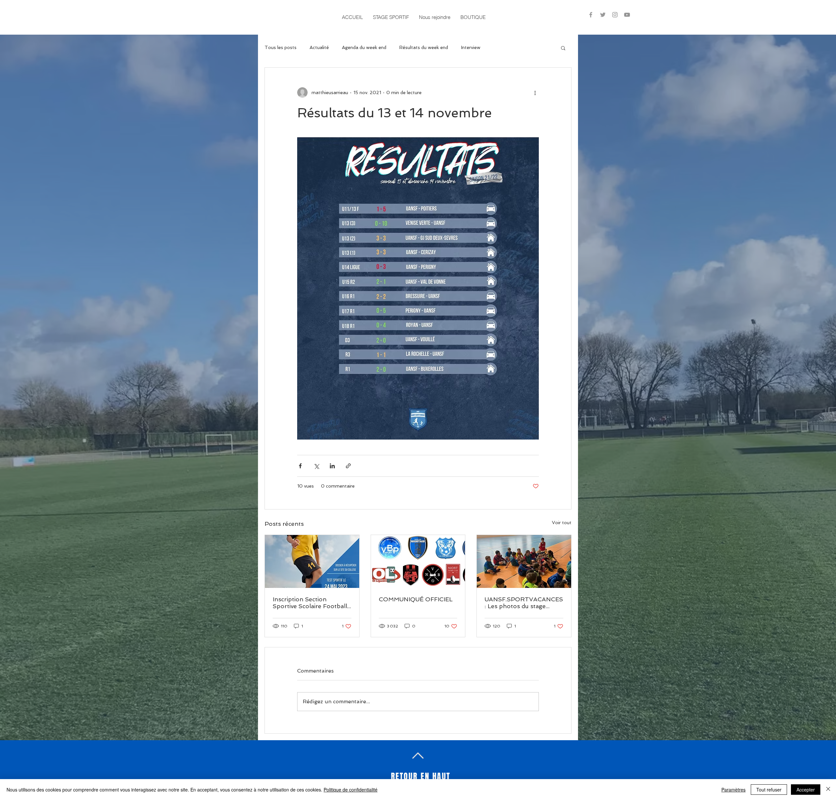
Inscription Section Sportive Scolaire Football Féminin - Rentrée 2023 (310, 602)
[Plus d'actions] (535, 92)
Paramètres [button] (733, 789)
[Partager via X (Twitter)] (316, 466)
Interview (470, 47)
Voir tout (561, 522)
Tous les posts (281, 47)
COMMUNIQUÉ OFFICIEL (416, 599)
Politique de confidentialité (351, 789)
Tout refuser (768, 789)
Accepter (805, 789)
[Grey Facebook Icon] (590, 14)
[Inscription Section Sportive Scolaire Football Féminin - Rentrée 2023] (312, 561)
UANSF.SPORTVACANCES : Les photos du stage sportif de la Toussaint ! (524, 602)
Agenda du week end (364, 47)
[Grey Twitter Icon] (602, 14)
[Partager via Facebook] (300, 466)
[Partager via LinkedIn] (332, 466)
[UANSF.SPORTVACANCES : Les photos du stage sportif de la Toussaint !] (524, 561)
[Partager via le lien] (348, 466)
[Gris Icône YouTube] (627, 14)
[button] (391, 17)
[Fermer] (828, 789)
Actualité (319, 47)
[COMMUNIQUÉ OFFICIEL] (418, 561)
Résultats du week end (423, 47)
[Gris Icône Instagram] (615, 14)
